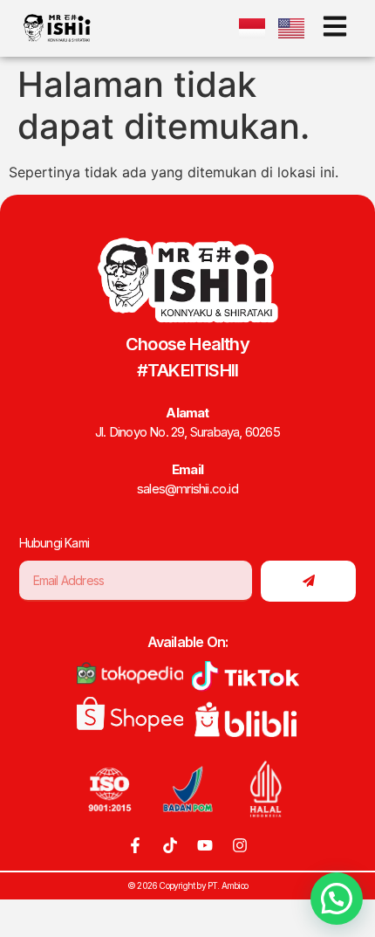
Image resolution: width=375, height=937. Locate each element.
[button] (336, 898)
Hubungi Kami (54, 542)
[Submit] (308, 581)
